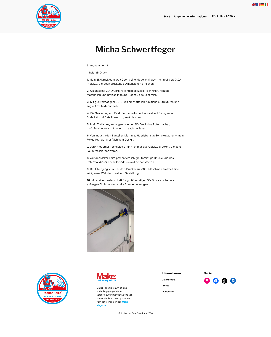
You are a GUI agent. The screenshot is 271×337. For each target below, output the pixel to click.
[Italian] (267, 4)
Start (166, 16)
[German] (262, 4)
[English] (254, 4)
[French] (258, 4)
